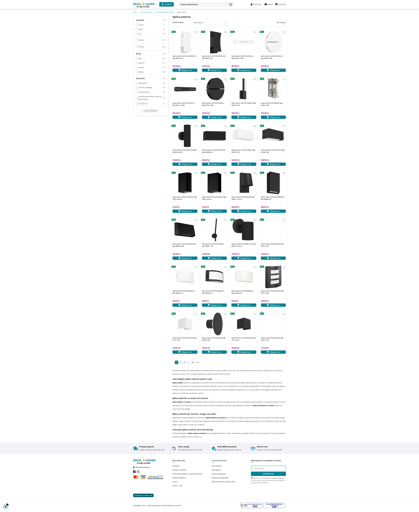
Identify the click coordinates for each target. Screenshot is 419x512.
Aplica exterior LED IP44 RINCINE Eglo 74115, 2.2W (243, 339)
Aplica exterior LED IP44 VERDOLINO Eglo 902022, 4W (184, 57)
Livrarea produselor (219, 474)
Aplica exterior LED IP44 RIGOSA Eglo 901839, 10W (214, 339)
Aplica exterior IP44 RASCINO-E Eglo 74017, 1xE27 (272, 292)
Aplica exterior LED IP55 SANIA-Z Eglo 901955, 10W (243, 151)
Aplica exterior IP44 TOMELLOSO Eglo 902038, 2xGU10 (185, 151)
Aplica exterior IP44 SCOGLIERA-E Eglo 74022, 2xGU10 (185, 198)
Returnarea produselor (220, 478)
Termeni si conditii (179, 470)
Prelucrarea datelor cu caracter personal (187, 474)
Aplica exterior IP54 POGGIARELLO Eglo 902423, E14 (184, 292)
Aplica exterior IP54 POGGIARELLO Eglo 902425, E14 (242, 292)
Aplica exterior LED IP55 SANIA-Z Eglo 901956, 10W (273, 151)
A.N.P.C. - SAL (177, 486)
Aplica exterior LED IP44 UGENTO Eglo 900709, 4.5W (243, 104)
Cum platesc (216, 470)
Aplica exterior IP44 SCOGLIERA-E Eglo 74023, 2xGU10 (214, 198)
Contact (270, 4)
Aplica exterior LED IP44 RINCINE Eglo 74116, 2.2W (185, 339)
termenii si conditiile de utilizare (274, 478)
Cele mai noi (210, 23)
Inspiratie (175, 466)
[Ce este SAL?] (251, 505)
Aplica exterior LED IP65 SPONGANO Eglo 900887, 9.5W (184, 245)
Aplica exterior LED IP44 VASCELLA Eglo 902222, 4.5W (272, 57)
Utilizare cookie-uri (179, 478)
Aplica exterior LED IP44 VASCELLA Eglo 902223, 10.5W (242, 57)
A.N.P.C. (175, 482)
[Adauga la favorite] (195, 32)
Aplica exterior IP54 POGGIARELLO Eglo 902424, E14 (213, 292)
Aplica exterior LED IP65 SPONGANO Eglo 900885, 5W (213, 151)
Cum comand (216, 466)
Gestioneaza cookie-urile (143, 495)
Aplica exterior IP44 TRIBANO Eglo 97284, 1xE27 (272, 104)
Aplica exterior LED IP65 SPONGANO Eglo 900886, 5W (272, 198)
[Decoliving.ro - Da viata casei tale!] (144, 4)
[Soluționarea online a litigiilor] (274, 505)
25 (193, 362)
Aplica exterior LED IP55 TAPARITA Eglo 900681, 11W (213, 245)
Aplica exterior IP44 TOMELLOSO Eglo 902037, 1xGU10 (243, 245)
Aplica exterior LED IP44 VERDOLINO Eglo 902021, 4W (214, 57)
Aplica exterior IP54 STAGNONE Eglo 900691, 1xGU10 (243, 198)
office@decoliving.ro (143, 467)
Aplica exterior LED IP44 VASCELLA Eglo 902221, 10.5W (184, 104)
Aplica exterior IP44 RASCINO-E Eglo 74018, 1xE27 (272, 245)
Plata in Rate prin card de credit (223, 482)
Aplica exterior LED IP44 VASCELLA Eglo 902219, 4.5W (213, 104)
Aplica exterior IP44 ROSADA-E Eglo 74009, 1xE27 (272, 339)
